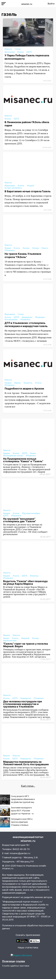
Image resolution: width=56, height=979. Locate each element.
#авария (8, 383)
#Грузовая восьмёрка (31, 513)
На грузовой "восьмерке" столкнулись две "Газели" (19, 520)
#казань (26, 248)
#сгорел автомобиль (13, 188)
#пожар (35, 248)
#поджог (30, 186)
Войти (51, 3)
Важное (6, 635)
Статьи (18, 49)
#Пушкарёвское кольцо (13, 455)
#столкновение (11, 319)
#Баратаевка (10, 186)
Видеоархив (10, 314)
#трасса (45, 248)
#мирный (25, 638)
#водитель (28, 383)
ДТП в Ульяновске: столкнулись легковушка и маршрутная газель (26, 324)
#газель (20, 52)
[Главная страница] (27, 3)
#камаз (33, 453)
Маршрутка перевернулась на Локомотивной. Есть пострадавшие (26, 763)
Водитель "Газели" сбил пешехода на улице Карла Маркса (25, 582)
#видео (6, 638)
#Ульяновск (10, 250)
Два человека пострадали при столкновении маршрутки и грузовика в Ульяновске (22, 704)
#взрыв (8, 248)
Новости (8, 49)
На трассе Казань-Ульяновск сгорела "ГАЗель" (23, 255)
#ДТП (29, 52)
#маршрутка (27, 317)
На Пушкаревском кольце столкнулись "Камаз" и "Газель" (23, 460)
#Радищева (40, 317)
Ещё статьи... (28, 786)
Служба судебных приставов (15, 966)
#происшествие (10, 640)
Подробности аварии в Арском (24, 388)
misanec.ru (7, 868)
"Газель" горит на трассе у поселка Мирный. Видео (25, 645)
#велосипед (10, 52)
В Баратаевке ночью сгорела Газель (28, 191)
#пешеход (34, 576)
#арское (17, 383)
